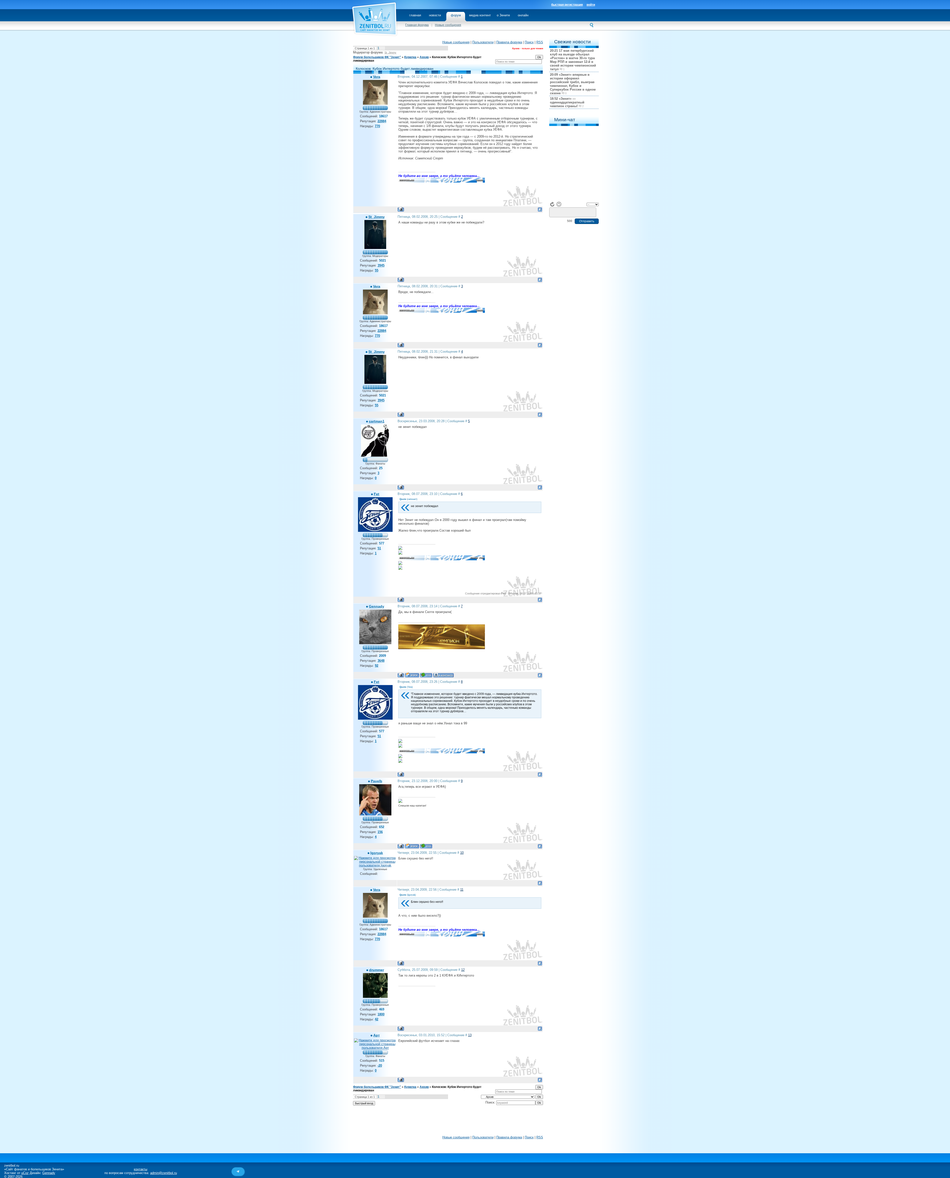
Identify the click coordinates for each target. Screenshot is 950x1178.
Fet (376, 494)
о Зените (503, 15)
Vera (376, 77)
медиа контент (480, 15)
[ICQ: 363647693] (426, 846)
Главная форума (417, 25)
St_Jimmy (390, 52)
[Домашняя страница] (412, 675)
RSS (539, 42)
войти (591, 4)
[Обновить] (552, 204)
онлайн (523, 15)
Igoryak (376, 853)
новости (435, 15)
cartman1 (376, 421)
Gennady (376, 606)
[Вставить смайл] (558, 204)
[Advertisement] (448, 1121)
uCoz (25, 1173)
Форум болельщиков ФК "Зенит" (377, 57)
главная (415, 15)
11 (461, 889)
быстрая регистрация (567, 4)
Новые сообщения (448, 25)
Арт (376, 1035)
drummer (376, 970)
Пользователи (483, 42)
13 (470, 1035)
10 (462, 853)
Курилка (410, 57)
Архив (424, 57)
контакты (140, 1169)
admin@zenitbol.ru (163, 1173)
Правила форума (509, 42)
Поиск (529, 42)
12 (463, 970)
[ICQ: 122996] (426, 675)
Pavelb (376, 781)
